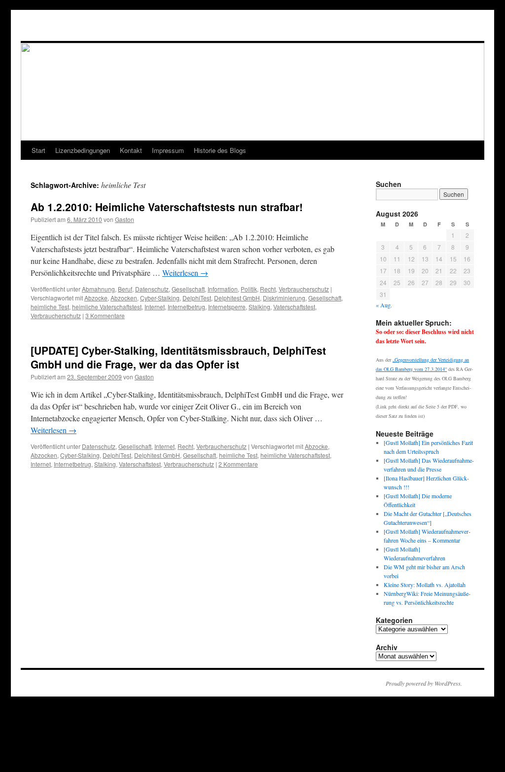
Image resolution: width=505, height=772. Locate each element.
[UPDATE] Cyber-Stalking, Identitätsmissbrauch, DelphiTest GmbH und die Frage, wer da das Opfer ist (178, 357)
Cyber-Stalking (160, 298)
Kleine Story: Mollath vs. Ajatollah (425, 584)
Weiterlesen (185, 272)
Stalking (259, 306)
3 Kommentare (105, 315)
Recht (268, 289)
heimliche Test (50, 306)
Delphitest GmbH (237, 298)
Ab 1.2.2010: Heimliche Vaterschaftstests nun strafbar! (167, 206)
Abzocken (123, 298)
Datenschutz (152, 289)
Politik (249, 289)
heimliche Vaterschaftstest (107, 306)
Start (38, 150)
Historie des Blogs (220, 150)
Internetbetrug (186, 306)
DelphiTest (196, 298)
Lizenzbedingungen (82, 150)
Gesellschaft (188, 289)
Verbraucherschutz (304, 289)
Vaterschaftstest (294, 306)
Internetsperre (227, 306)
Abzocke (96, 298)
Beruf (125, 289)
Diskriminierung (284, 298)
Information (223, 289)
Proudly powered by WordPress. (424, 683)
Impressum (168, 150)
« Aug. (384, 305)
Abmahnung (98, 289)
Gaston (124, 219)
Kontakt (131, 150)
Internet (154, 306)
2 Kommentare (238, 464)
